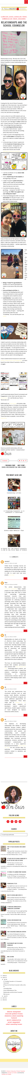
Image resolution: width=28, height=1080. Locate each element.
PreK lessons (12, 403)
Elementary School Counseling (11, 16)
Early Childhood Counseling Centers (16, 931)
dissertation (4, 398)
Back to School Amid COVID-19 (14, 895)
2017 (4, 998)
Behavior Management (14, 1012)
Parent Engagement (19, 18)
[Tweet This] (19, 460)
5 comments (5, 460)
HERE (4, 316)
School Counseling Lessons (14, 1024)
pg (5, 634)
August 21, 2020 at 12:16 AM (11, 563)
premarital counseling (11, 588)
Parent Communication (14, 1020)
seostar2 (7, 561)
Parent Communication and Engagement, (11, 360)
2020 (4, 975)
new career (12, 575)
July (5, 979)
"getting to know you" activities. (11, 151)
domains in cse (21, 702)
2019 (4, 977)
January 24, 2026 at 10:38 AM (11, 584)
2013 (4, 999)
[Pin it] (25, 460)
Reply (25, 578)
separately (3, 418)
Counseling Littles (12, 883)
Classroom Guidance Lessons (14, 1014)
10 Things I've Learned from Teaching (16, 872)
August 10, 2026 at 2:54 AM (10, 636)
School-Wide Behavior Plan (14, 920)
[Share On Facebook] (21, 460)
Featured (14, 1018)
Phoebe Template (21, 1071)
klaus (6, 582)
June (5, 996)
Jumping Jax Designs (6, 1074)
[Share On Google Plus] (23, 460)
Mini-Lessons (10, 956)
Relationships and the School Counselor (12, 992)
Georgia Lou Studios (12, 1072)
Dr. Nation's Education (11, 1071)
